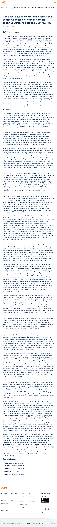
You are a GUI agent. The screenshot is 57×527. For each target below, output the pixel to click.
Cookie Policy (41, 523)
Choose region (4, 510)
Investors (22, 507)
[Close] (47, 520)
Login (2, 496)
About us (22, 496)
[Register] (50, 2)
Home (2, 7)
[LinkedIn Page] (45, 509)
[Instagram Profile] (42, 512)
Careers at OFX (23, 504)
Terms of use (32, 499)
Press (21, 499)
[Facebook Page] (42, 509)
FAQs (11, 496)
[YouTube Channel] (54, 509)
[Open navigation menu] (55, 2)
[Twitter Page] (48, 509)
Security (21, 501)
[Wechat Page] (51, 509)
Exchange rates (4, 503)
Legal (30, 496)
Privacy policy (32, 501)
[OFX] (3, 2)
